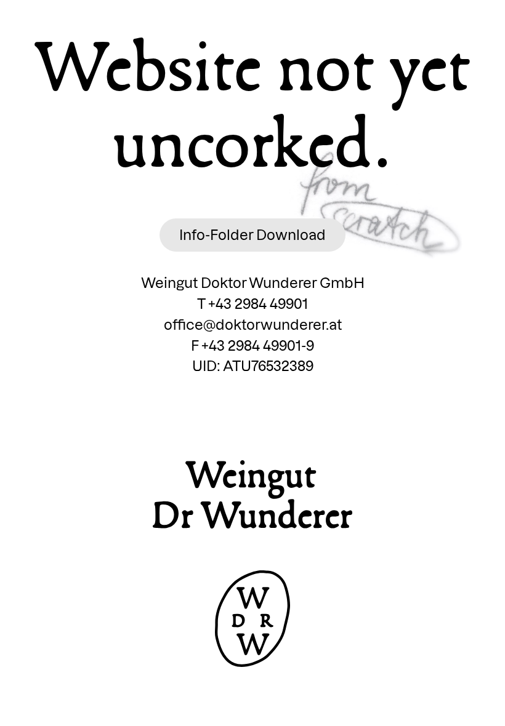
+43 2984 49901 (258, 303)
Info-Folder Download (252, 234)
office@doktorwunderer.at (253, 324)
